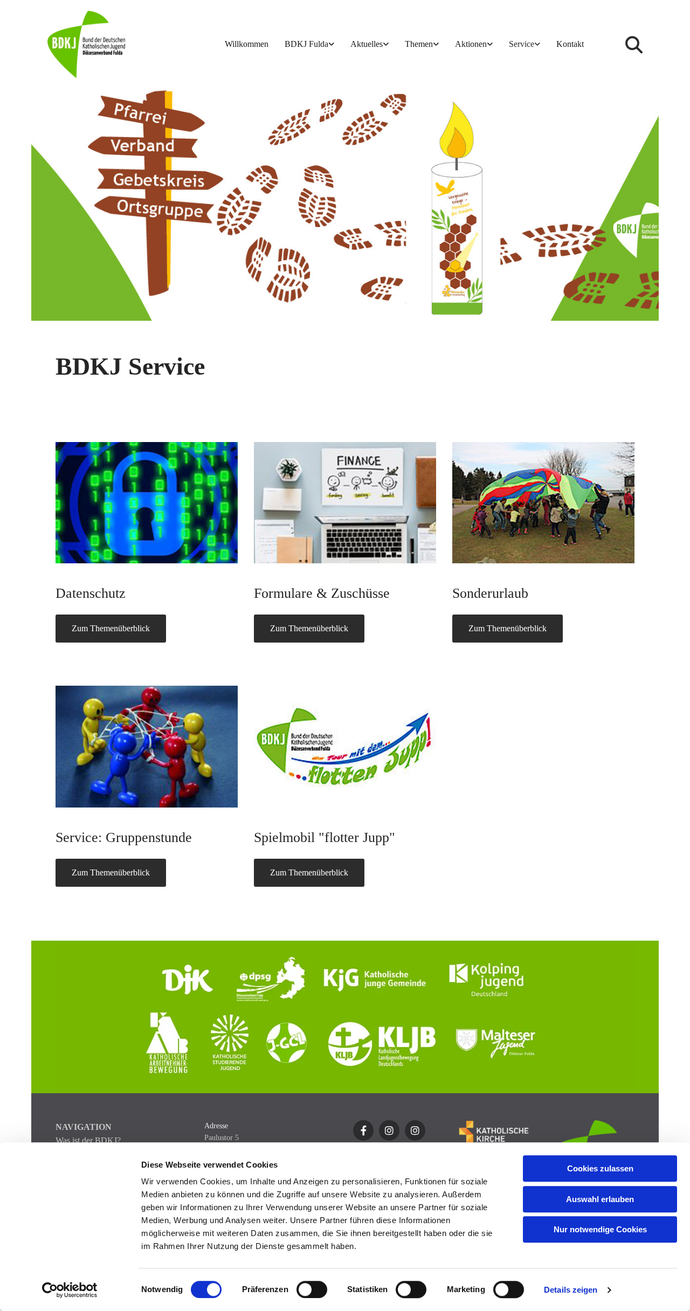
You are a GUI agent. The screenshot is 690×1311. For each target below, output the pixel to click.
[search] (634, 44)
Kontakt (570, 44)
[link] (309, 44)
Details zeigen (570, 1289)
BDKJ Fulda (306, 44)
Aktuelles (366, 44)
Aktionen (471, 44)
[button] (111, 629)
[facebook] (363, 1130)
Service (521, 44)
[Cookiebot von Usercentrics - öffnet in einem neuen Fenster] (70, 1290)
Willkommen (246, 44)
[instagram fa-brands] (389, 1130)
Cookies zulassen (600, 1168)
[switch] (311, 1289)
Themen (419, 44)
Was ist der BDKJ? (88, 1140)
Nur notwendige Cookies (600, 1229)
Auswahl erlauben (600, 1199)
